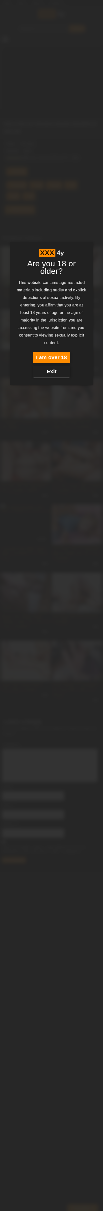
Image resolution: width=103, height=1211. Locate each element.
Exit (51, 371)
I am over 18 (51, 357)
